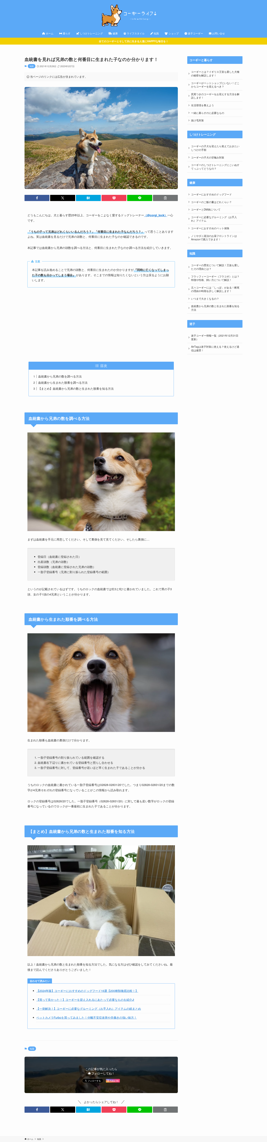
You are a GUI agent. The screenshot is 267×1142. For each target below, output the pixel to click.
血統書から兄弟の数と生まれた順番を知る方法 (215, 307)
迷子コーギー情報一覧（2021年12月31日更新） (214, 337)
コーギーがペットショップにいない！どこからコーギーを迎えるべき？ (215, 84)
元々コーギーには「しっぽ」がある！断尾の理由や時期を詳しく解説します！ (215, 289)
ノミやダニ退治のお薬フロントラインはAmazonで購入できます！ (214, 237)
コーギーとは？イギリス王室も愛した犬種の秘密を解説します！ (215, 73)
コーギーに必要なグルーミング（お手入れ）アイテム (214, 219)
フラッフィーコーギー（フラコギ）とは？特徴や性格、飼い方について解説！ (215, 278)
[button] (37, 198)
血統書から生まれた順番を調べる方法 (63, 382)
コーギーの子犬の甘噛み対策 (207, 157)
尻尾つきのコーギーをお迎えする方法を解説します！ (215, 96)
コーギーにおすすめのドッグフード (211, 194)
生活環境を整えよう (202, 105)
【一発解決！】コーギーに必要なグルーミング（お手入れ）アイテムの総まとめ (88, 1008)
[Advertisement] (101, 324)
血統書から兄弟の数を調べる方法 (60, 376)
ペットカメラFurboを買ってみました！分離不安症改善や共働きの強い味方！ (86, 1017)
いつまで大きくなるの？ (205, 298)
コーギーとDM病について (206, 209)
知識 (32, 66)
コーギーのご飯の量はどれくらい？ (211, 202)
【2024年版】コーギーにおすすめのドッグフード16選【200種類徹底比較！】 (87, 991)
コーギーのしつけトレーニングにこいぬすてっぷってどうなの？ (215, 166)
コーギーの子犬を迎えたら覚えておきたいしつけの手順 (215, 148)
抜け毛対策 (197, 120)
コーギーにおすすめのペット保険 (210, 228)
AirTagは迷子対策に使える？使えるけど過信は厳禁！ (215, 348)
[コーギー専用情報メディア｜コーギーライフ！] (133, 15)
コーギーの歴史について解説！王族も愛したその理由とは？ (215, 267)
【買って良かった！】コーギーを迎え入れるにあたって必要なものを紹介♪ (85, 1000)
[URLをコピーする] (165, 198)
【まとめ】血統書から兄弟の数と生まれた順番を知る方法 (76, 388)
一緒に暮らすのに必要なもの (207, 113)
